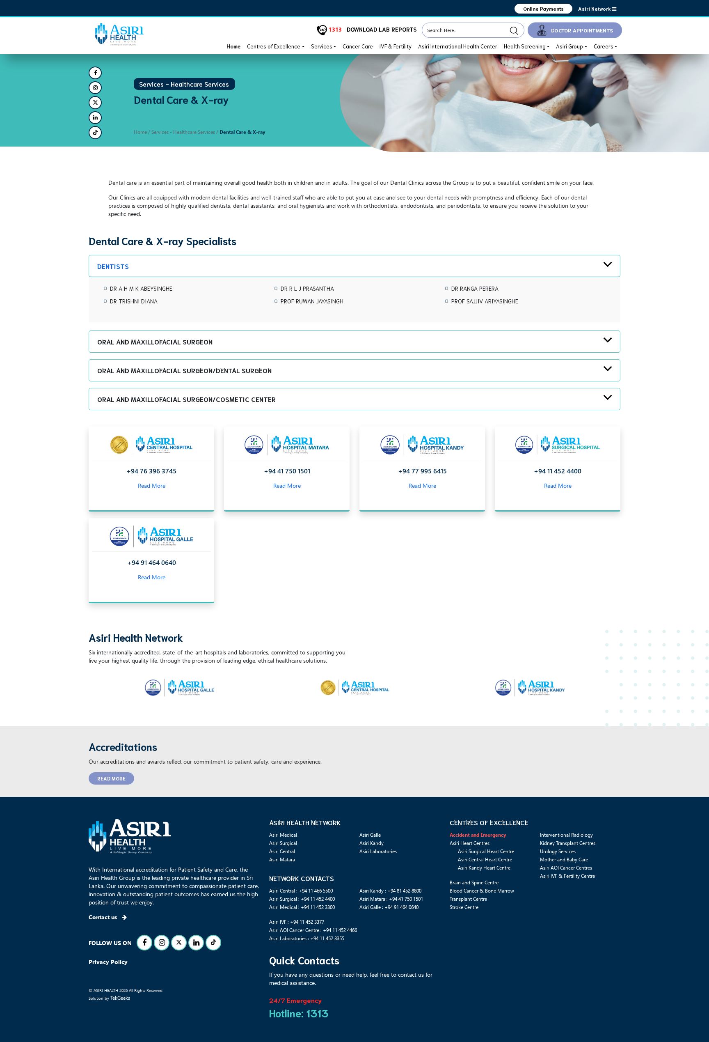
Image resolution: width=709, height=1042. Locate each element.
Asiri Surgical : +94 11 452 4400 (302, 898)
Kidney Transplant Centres (567, 843)
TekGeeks (120, 997)
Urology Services (558, 851)
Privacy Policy (108, 962)
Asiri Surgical (283, 843)
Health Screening (525, 46)
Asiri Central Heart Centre (485, 859)
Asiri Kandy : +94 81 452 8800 (390, 890)
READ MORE (111, 778)
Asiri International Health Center (457, 46)
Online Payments (543, 8)
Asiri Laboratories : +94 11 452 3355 (306, 938)
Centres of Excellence (273, 46)
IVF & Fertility (396, 46)
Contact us (104, 917)
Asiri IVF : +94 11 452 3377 (296, 921)
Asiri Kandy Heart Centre (484, 867)
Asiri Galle (370, 834)
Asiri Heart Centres (469, 843)
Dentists (113, 266)
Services (321, 46)
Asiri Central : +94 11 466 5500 (301, 890)
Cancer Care (358, 46)
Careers (603, 46)
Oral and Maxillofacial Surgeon (155, 341)
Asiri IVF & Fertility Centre (567, 875)
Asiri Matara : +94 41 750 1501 (391, 898)
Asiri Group (569, 46)
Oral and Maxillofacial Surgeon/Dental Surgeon (184, 370)
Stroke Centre (464, 907)
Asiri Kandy (371, 843)
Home (233, 46)
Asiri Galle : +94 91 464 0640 (389, 907)
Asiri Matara (282, 859)
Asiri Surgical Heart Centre (486, 851)
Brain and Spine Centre (474, 882)
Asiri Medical (283, 834)
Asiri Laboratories (378, 851)
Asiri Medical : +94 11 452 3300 (302, 907)
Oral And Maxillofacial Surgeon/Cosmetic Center (186, 399)
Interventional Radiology (566, 834)
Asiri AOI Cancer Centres (566, 867)
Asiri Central (282, 851)
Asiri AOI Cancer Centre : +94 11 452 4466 (313, 930)
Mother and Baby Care (564, 859)
